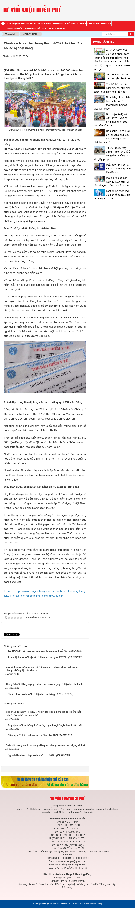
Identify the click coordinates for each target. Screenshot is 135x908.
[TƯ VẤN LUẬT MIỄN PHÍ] (32, 10)
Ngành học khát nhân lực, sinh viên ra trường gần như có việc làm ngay (112, 102)
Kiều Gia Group (95, 903)
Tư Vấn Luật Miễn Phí (61, 903)
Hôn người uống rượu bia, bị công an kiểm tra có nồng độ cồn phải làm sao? (112, 136)
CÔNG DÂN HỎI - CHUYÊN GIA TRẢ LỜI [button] (26, 28)
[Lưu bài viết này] (84, 61)
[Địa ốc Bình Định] (45, 782)
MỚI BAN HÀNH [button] (55, 28)
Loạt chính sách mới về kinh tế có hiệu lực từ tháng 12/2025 (112, 194)
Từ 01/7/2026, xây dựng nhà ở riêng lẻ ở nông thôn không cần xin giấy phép (112, 153)
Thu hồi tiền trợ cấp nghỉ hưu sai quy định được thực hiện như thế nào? (112, 87)
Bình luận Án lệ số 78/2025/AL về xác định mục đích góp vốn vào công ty (110, 119)
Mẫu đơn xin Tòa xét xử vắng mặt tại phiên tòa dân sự (118, 168)
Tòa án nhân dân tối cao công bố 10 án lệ (118, 76)
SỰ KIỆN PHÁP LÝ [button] (29, 23)
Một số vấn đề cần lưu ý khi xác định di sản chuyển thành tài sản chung (112, 181)
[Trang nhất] (3, 23)
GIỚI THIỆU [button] (12, 23)
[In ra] (78, 61)
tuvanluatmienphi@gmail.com (71, 861)
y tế (56, 244)
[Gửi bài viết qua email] (71, 61)
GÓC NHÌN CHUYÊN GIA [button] (52, 23)
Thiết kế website (79, 903)
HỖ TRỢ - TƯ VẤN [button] (75, 23)
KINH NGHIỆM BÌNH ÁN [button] (98, 23)
